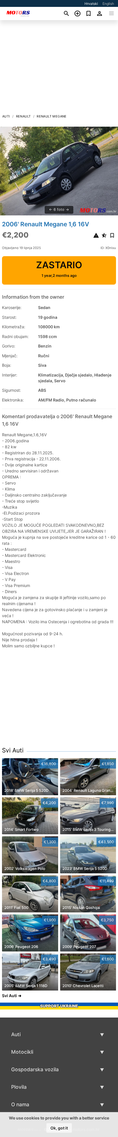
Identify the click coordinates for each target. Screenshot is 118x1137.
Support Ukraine (59, 1005)
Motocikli (22, 1052)
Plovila (19, 1087)
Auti (6, 116)
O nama (20, 1104)
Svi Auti (12, 750)
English (108, 3)
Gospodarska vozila (35, 1069)
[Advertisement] (59, 69)
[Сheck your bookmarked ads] (88, 13)
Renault (23, 116)
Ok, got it (59, 1128)
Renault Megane (52, 116)
